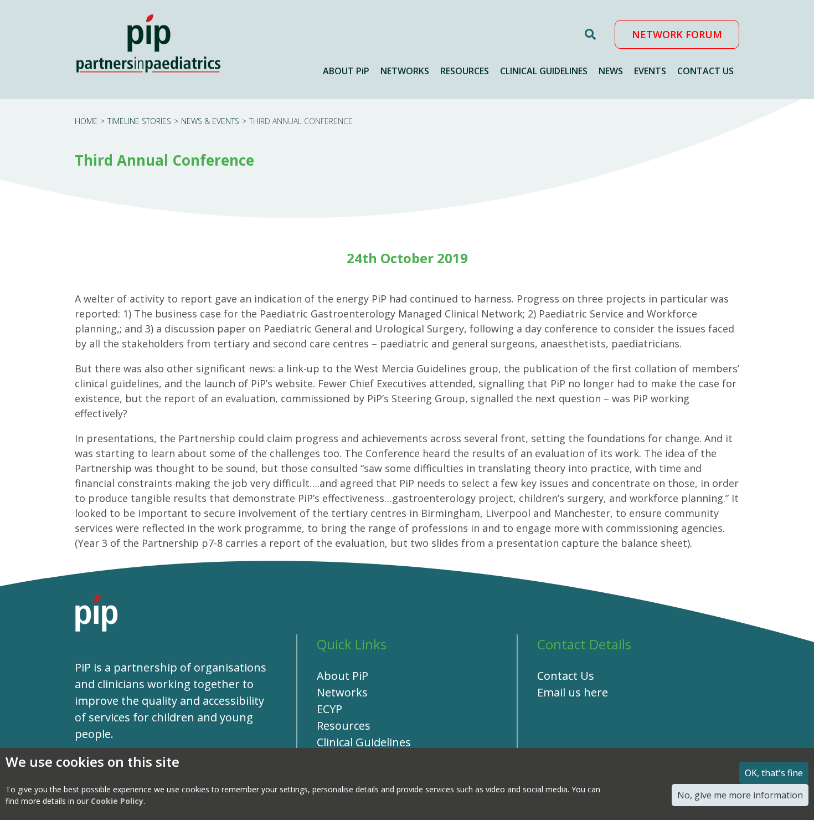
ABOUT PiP (346, 71)
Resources (343, 725)
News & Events (210, 121)
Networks (342, 692)
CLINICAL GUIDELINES (544, 71)
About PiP (342, 675)
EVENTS (650, 71)
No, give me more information (740, 795)
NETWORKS (404, 71)
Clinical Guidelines (364, 742)
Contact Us (565, 675)
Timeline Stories (139, 121)
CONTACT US (705, 71)
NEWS (611, 71)
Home (86, 121)
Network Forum (677, 34)
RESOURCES (464, 71)
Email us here (572, 692)
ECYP (329, 708)
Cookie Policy (117, 801)
